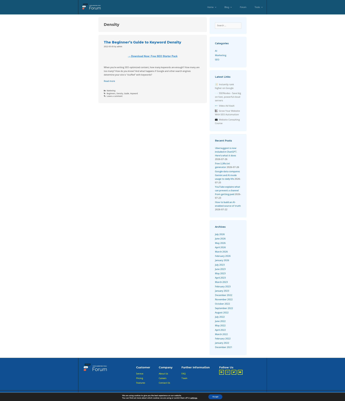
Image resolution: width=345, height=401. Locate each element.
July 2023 (220, 264)
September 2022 (224, 308)
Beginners (111, 93)
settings (193, 398)
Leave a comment (115, 96)
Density (119, 93)
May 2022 (220, 325)
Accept (215, 396)
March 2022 (221, 334)
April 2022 (220, 329)
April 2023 (220, 277)
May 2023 (220, 273)
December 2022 (223, 295)
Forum (243, 7)
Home (210, 7)
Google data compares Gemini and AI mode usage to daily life (227, 175)
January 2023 (222, 290)
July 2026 (220, 234)
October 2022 (222, 303)
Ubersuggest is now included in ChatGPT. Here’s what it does (226, 151)
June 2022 (220, 321)
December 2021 (223, 347)
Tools (257, 7)
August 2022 (222, 312)
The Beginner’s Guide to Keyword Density (142, 42)
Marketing (111, 90)
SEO (217, 59)
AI (216, 50)
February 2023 (223, 286)
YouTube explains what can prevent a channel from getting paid (227, 190)
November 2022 (224, 299)
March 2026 (221, 251)
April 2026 (220, 247)
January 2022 (222, 342)
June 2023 (220, 269)
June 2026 (220, 238)
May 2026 (220, 243)
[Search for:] (228, 25)
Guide (126, 93)
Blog (226, 7)
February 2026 (223, 255)
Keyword (134, 93)
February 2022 (223, 338)
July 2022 (220, 316)
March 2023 (221, 282)
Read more (109, 81)
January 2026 (222, 260)
